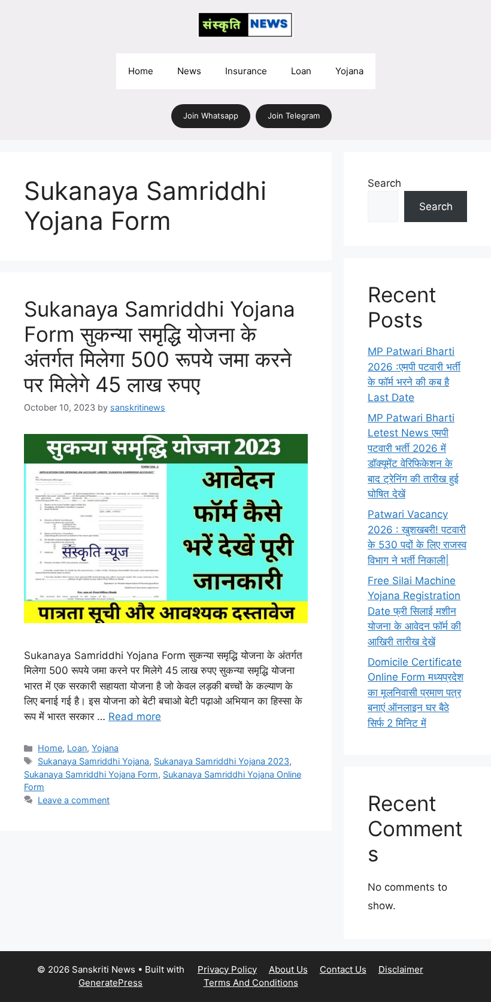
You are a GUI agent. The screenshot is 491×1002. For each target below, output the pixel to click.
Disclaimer (400, 969)
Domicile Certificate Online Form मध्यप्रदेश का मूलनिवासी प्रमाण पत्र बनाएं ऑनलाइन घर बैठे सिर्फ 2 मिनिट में (415, 692)
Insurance (246, 71)
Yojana (349, 71)
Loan (301, 71)
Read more (134, 716)
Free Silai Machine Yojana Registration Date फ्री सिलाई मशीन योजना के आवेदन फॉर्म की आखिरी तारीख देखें (414, 611)
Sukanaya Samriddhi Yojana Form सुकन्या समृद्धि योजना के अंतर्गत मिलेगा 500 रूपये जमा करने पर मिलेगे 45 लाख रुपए (159, 346)
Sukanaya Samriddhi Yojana (93, 761)
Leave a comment (74, 800)
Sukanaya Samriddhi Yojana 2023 (221, 761)
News (189, 71)
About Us (288, 969)
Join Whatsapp (210, 115)
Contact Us (343, 969)
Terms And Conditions (251, 982)
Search (384, 183)
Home (140, 71)
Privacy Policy (227, 969)
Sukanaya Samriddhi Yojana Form (91, 774)
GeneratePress (110, 982)
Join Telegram (294, 115)
